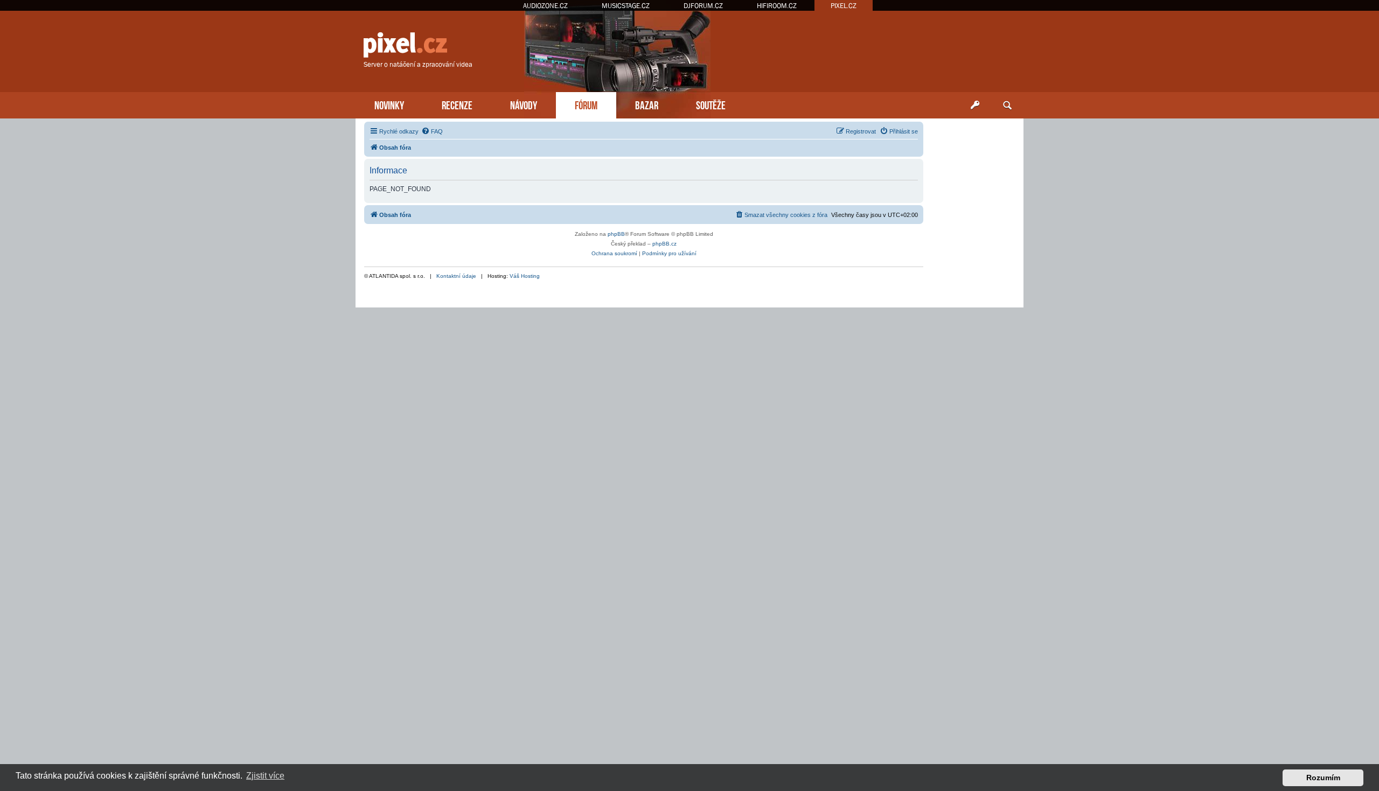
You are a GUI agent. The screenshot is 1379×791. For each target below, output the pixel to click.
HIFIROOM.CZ (777, 6)
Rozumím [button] (1323, 777)
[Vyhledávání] (1007, 105)
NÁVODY (523, 104)
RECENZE (457, 104)
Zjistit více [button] (265, 775)
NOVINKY (389, 104)
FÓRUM (586, 104)
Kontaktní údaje (456, 276)
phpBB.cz (664, 244)
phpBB (616, 234)
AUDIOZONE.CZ (545, 6)
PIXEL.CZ (843, 6)
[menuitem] (432, 131)
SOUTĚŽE (711, 104)
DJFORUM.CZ (703, 6)
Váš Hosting (525, 276)
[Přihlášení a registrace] (975, 105)
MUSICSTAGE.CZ (626, 6)
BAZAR (646, 104)
